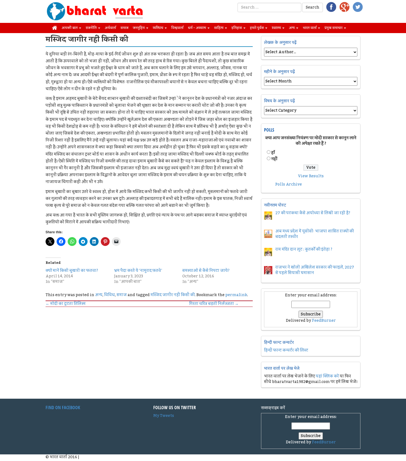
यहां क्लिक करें (327, 376)
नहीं (274, 159)
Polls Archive (288, 184)
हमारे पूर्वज (257, 28)
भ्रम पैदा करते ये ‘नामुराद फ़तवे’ (138, 271)
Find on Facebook (63, 407)
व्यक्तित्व (158, 28)
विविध (109, 295)
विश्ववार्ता (177, 28)
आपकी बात (70, 28)
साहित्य (219, 28)
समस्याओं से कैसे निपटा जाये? (206, 271)
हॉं (273, 153)
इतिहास (237, 28)
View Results (311, 176)
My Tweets (163, 416)
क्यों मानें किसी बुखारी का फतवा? (72, 271)
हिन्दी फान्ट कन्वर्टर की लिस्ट (286, 350)
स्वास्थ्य (277, 28)
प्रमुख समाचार (334, 28)
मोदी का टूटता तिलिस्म (66, 304)
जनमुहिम (139, 28)
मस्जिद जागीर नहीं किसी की (173, 295)
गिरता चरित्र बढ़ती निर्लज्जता (214, 304)
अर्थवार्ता (110, 28)
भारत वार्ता (310, 28)
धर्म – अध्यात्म (197, 28)
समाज (124, 28)
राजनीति (91, 28)
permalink (236, 295)
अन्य (292, 28)
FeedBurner (324, 321)
